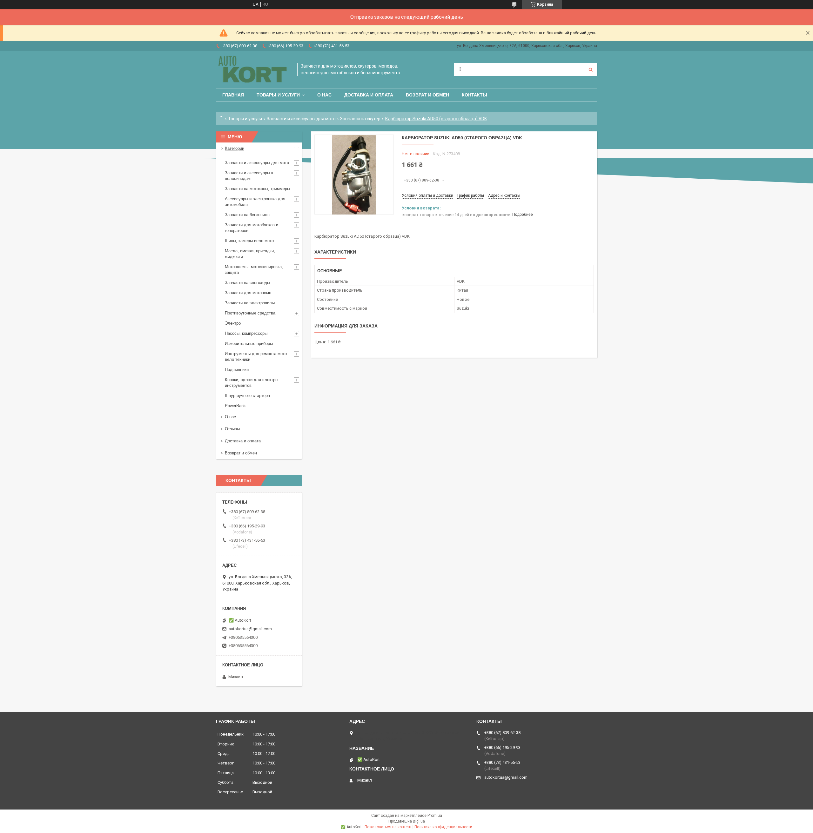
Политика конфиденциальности (443, 827)
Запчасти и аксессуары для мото (301, 118)
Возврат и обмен (427, 94)
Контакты (474, 94)
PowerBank (235, 405)
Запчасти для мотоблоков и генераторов (251, 227)
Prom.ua (434, 815)
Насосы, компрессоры (246, 333)
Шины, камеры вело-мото (249, 240)
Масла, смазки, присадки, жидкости (250, 253)
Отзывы (232, 428)
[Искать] (590, 69)
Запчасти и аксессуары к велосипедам (249, 175)
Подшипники (237, 369)
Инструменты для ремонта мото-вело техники (256, 356)
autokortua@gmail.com (250, 628)
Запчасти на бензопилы (247, 214)
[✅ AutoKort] (253, 69)
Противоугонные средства (250, 313)
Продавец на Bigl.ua (406, 821)
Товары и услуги (278, 94)
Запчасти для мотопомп (248, 292)
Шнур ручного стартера (247, 395)
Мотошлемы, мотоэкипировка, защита (254, 269)
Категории (234, 148)
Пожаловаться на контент (388, 827)
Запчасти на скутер (360, 118)
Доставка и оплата (368, 94)
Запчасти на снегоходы (247, 282)
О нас (324, 94)
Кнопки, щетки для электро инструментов (251, 382)
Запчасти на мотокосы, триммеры (257, 188)
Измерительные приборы (249, 343)
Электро (233, 323)
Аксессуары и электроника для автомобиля (255, 201)
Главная (233, 94)
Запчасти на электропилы (250, 303)
